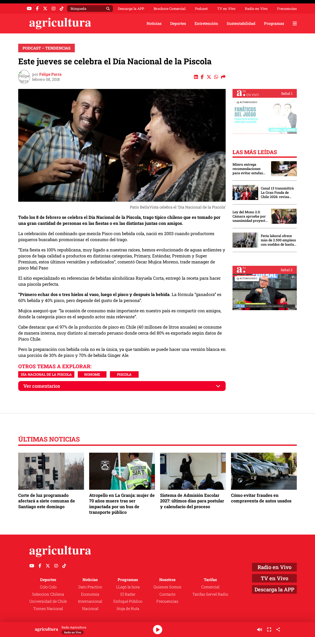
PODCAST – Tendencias (46, 48)
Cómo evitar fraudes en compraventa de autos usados (261, 497)
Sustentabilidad (241, 23)
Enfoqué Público (127, 601)
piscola (124, 374)
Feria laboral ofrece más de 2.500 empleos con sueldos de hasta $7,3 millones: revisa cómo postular (278, 240)
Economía (90, 594)
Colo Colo (48, 586)
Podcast (201, 8)
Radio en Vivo (256, 8)
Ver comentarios (41, 386)
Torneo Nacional (48, 608)
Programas (274, 23)
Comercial (210, 586)
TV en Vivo (226, 8)
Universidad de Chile (48, 601)
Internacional (90, 601)
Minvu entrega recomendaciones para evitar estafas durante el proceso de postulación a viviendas (249, 168)
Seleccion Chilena (48, 594)
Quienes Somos (167, 586)
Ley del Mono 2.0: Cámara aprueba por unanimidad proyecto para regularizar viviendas (249, 216)
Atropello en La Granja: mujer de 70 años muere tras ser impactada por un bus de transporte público (122, 503)
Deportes (178, 23)
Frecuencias (287, 8)
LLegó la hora (128, 586)
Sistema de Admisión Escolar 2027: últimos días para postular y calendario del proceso (192, 500)
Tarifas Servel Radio (210, 594)
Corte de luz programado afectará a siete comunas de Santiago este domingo (46, 500)
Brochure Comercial (170, 8)
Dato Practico (90, 586)
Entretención (206, 23)
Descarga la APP (131, 8)
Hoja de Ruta (128, 608)
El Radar (127, 594)
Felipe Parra (50, 74)
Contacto (167, 594)
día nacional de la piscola (46, 374)
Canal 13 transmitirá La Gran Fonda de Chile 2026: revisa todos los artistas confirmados (277, 192)
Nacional (90, 608)
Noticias (154, 23)
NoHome (92, 374)
